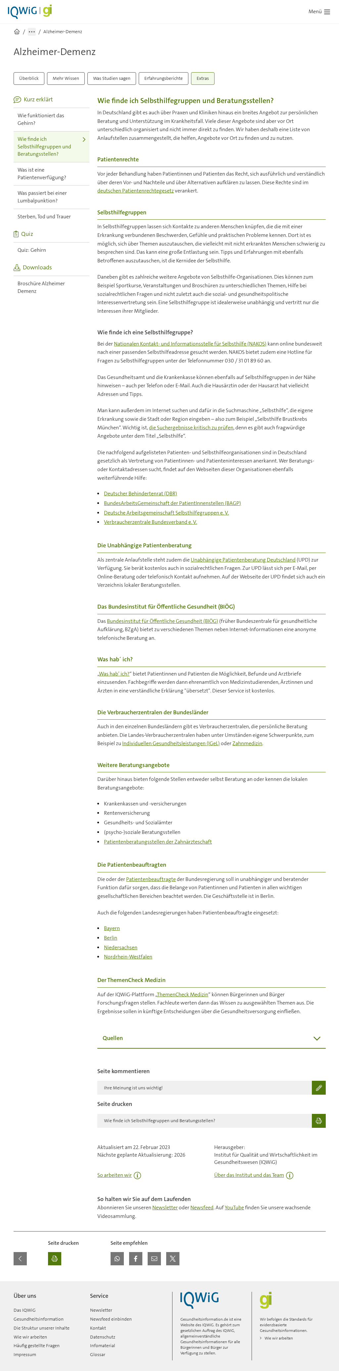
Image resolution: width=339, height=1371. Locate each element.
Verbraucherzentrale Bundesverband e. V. (150, 522)
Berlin (110, 937)
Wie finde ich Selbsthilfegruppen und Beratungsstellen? (44, 146)
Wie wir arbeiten (30, 1337)
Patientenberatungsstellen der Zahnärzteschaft (158, 841)
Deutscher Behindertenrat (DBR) (140, 493)
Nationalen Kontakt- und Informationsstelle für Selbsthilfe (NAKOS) (190, 343)
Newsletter (165, 1207)
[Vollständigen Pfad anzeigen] (32, 32)
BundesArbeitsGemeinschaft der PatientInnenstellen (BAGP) (172, 503)
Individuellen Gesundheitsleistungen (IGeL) (171, 743)
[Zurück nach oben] (319, 1285)
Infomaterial (102, 1345)
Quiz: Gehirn (32, 250)
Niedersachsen (120, 947)
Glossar (97, 1354)
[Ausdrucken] (54, 1258)
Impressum (25, 1354)
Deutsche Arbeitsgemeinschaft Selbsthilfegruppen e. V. (166, 512)
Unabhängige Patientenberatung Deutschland (243, 559)
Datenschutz (102, 1337)
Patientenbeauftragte (151, 879)
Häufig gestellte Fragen (37, 1345)
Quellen (113, 1038)
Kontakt (98, 1328)
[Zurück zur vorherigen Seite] (20, 1258)
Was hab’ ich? (114, 673)
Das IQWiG (25, 1310)
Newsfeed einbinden (111, 1319)
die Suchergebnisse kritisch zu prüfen (191, 427)
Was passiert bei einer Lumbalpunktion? (42, 197)
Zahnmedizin (247, 743)
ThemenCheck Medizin (182, 994)
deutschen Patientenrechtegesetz (135, 190)
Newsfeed (202, 1207)
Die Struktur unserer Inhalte (42, 1328)
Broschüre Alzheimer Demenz (41, 287)
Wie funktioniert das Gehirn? (41, 119)
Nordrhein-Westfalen (128, 956)
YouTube (234, 1207)
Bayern (112, 928)
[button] (117, 1258)
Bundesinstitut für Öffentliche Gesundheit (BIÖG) (162, 621)
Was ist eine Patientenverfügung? (42, 173)
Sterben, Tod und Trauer (44, 216)
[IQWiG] (199, 1300)
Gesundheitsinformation (39, 1319)
